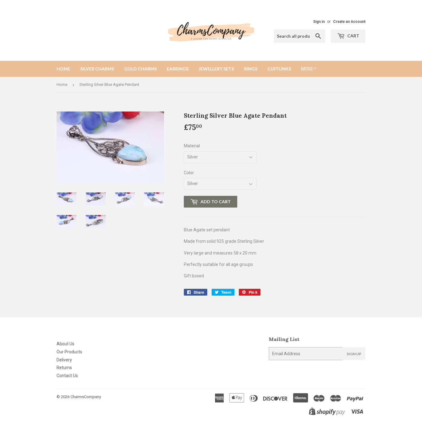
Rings (250, 68)
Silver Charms (97, 68)
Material (192, 145)
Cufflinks (279, 68)
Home (63, 68)
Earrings (177, 68)
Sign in (319, 21)
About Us (65, 343)
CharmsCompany (85, 396)
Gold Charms (140, 68)
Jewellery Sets (216, 68)
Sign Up (354, 354)
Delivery (64, 359)
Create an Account (349, 21)
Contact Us (67, 375)
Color (189, 172)
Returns (64, 367)
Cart (352, 35)
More (307, 68)
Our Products (69, 351)
